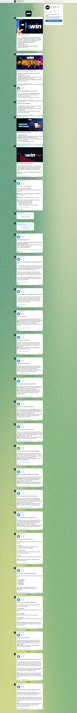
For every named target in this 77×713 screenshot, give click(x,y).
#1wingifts (24, 485)
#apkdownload (26, 99)
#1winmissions (25, 440)
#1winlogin (35, 249)
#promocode (25, 49)
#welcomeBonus (31, 49)
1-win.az (18, 37)
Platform (58, 23)
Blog (52, 23)
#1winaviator (25, 249)
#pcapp (22, 114)
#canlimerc (27, 351)
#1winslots (19, 327)
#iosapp (25, 114)
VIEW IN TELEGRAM (25, 216)
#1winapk (25, 282)
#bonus (21, 49)
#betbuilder (23, 373)
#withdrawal (23, 143)
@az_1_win (52, 8)
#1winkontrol (25, 507)
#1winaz (21, 249)
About (49, 23)
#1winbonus (27, 327)
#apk (22, 99)
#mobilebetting (30, 114)
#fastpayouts (28, 143)
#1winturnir (19, 462)
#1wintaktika (29, 419)
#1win (18, 49)
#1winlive (19, 351)
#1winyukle (30, 249)
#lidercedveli (24, 462)
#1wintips (27, 529)
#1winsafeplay (20, 507)
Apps (55, 23)
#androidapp (31, 99)
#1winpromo (19, 485)
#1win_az (21, 207)
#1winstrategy (29, 396)
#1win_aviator (26, 207)
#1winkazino (24, 419)
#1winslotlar (19, 419)
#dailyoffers (30, 83)
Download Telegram (54, 20)
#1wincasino (39, 249)
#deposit (18, 143)
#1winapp (19, 99)
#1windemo (19, 396)
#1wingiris (19, 529)
